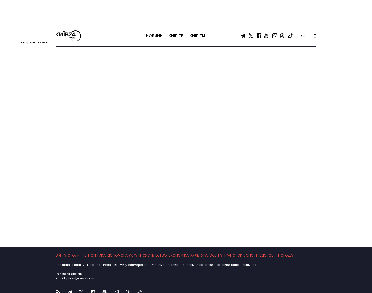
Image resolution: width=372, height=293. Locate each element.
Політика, (97, 255)
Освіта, (216, 255)
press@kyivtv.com (80, 278)
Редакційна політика (197, 265)
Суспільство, (155, 255)
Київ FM (197, 35)
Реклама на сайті (164, 265)
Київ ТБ (176, 35)
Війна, (61, 255)
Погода (285, 255)
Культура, (199, 255)
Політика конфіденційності (237, 265)
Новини (154, 35)
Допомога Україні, (124, 255)
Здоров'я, (268, 255)
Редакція (110, 265)
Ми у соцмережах (134, 265)
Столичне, (77, 255)
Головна (63, 265)
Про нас (93, 265)
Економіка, (179, 255)
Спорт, (252, 255)
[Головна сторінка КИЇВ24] (68, 36)
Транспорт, (234, 255)
